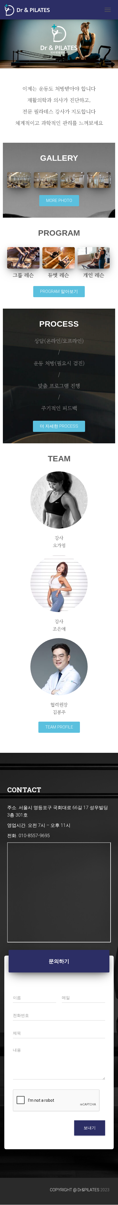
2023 (104, 1190)
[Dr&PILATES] (29, 10)
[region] (59, 38)
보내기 (90, 1127)
